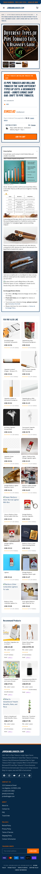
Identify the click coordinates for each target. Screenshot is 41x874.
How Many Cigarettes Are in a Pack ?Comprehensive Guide (11, 643)
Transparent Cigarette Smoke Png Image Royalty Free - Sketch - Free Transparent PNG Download (28, 428)
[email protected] (14, 304)
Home (2, 14)
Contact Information (9, 839)
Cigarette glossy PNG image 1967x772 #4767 (29, 399)
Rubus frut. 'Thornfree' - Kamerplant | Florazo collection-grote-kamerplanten (29, 717)
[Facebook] (4, 775)
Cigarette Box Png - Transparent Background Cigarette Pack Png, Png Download (29, 341)
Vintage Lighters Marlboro (8, 544)
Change (33, 125)
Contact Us (5, 809)
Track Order (6, 816)
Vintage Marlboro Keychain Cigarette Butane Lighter (27, 515)
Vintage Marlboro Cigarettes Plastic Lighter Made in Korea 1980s (29, 573)
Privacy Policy (6, 829)
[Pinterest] (29, 775)
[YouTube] (14, 775)
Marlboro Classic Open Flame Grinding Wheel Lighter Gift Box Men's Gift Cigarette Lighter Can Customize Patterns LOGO (29, 544)
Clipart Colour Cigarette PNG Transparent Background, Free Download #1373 (29, 370)
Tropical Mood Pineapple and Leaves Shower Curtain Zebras (11, 680)
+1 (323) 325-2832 (8, 791)
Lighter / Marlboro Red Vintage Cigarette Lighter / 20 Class (29, 457)
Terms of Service (7, 832)
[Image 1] (6, 65)
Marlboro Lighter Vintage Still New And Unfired (29, 486)
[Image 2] (12, 65)
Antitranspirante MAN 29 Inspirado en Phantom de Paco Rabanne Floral (29, 680)
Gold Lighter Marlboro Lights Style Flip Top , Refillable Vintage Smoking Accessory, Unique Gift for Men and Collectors (29, 602)
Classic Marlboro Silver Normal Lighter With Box (11, 515)
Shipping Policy (7, 836)
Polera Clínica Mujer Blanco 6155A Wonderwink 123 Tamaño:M (28, 643)
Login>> (10, 657)
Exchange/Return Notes (11, 291)
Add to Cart (20, 137)
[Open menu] (3, 7)
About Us (5, 805)
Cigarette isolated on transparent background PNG (11, 399)
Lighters (6, 572)
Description (7, 151)
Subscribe (33, 851)
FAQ (3, 812)
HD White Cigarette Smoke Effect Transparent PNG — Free (11, 428)
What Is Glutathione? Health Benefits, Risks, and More (10, 717)
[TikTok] (19, 775)
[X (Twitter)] (24, 775)
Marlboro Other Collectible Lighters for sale (10, 602)
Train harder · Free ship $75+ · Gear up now (20, 2)
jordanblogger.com (15, 8)
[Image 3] (19, 65)
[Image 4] (25, 65)
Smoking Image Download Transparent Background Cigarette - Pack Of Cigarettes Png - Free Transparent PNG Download (11, 341)
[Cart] (37, 7)
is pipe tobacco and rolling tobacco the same (20, 14)
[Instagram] (9, 775)
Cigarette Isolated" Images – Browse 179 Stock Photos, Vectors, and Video (10, 370)
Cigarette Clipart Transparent (8, 457)
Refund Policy (6, 825)
